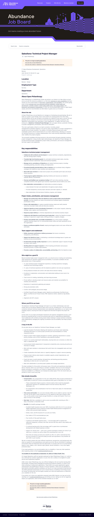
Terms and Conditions (13, 514)
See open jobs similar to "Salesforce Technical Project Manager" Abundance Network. (44, 64)
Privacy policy (44, 509)
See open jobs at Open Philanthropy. (33, 62)
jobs (14, 46)
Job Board (5, 514)
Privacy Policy (22, 514)
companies (24, 46)
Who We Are (57, 3)
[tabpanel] (47, 287)
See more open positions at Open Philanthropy (47, 497)
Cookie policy (50, 509)
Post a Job (80, 3)
